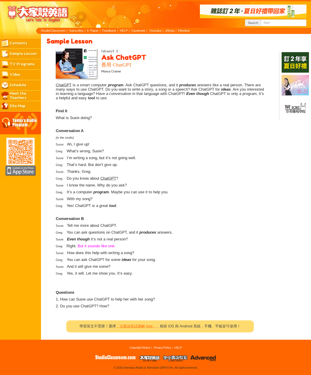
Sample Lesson (23, 53)
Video (15, 74)
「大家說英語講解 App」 (136, 326)
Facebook (138, 30)
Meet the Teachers (18, 95)
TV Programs (22, 64)
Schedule (18, 85)
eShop (169, 30)
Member (184, 30)
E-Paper (93, 30)
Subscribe (76, 30)
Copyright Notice (140, 347)
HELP (124, 30)
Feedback (109, 30)
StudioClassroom (53, 30)
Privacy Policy (162, 347)
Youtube (155, 30)
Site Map (17, 106)
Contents (18, 43)
